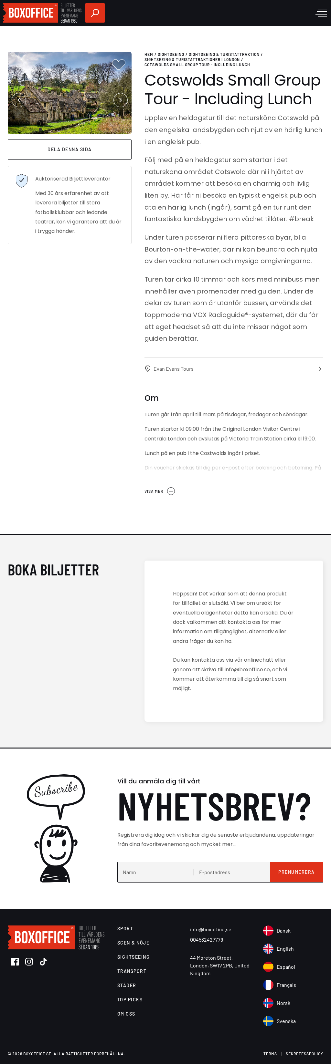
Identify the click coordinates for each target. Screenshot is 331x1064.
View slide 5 (57, 129)
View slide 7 (74, 129)
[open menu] (321, 13)
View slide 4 (48, 129)
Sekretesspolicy (304, 1053)
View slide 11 (107, 129)
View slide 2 (32, 129)
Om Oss (126, 1014)
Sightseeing (171, 54)
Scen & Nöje (133, 942)
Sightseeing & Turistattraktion (224, 54)
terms (270, 1053)
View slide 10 (99, 129)
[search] (95, 13)
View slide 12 (116, 129)
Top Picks (130, 999)
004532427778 (206, 939)
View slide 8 (82, 129)
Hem (148, 54)
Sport (125, 928)
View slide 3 (40, 129)
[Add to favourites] (118, 64)
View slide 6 (65, 129)
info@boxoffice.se (210, 929)
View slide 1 (23, 129)
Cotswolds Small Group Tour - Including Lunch (197, 64)
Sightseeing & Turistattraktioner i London (192, 59)
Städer (126, 985)
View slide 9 (90, 129)
